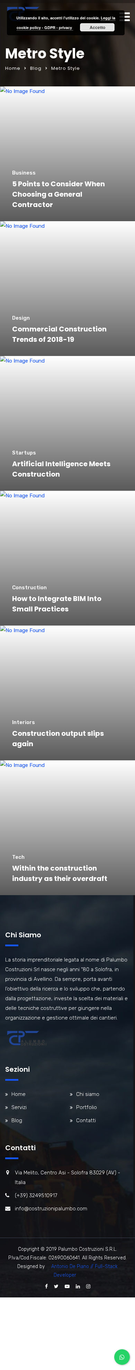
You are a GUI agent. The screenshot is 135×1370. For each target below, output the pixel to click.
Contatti (86, 1120)
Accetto (97, 27)
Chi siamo (87, 1094)
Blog (36, 68)
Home (12, 68)
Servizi (19, 1107)
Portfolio (86, 1107)
